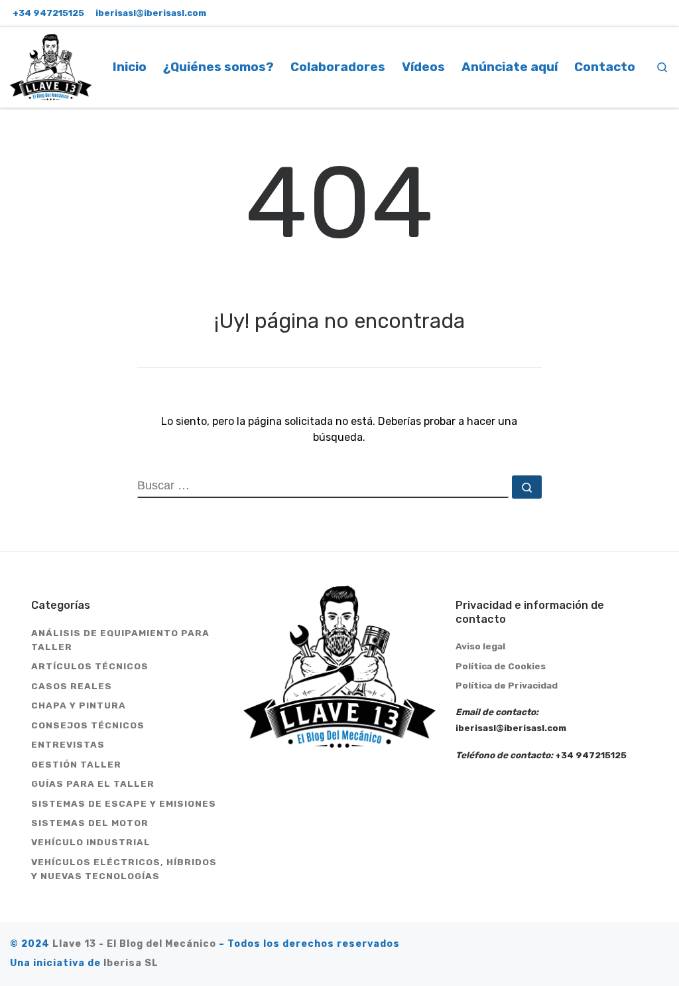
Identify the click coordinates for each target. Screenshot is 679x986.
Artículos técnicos (90, 666)
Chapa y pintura (78, 705)
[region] (172, 873)
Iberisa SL (130, 963)
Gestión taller (76, 764)
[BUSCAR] (323, 486)
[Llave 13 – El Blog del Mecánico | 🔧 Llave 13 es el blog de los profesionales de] (51, 65)
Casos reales (71, 686)
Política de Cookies (501, 666)
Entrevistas (68, 744)
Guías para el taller (92, 783)
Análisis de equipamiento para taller (120, 639)
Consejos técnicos (88, 725)
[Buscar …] (527, 487)
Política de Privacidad (507, 685)
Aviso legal (480, 646)
